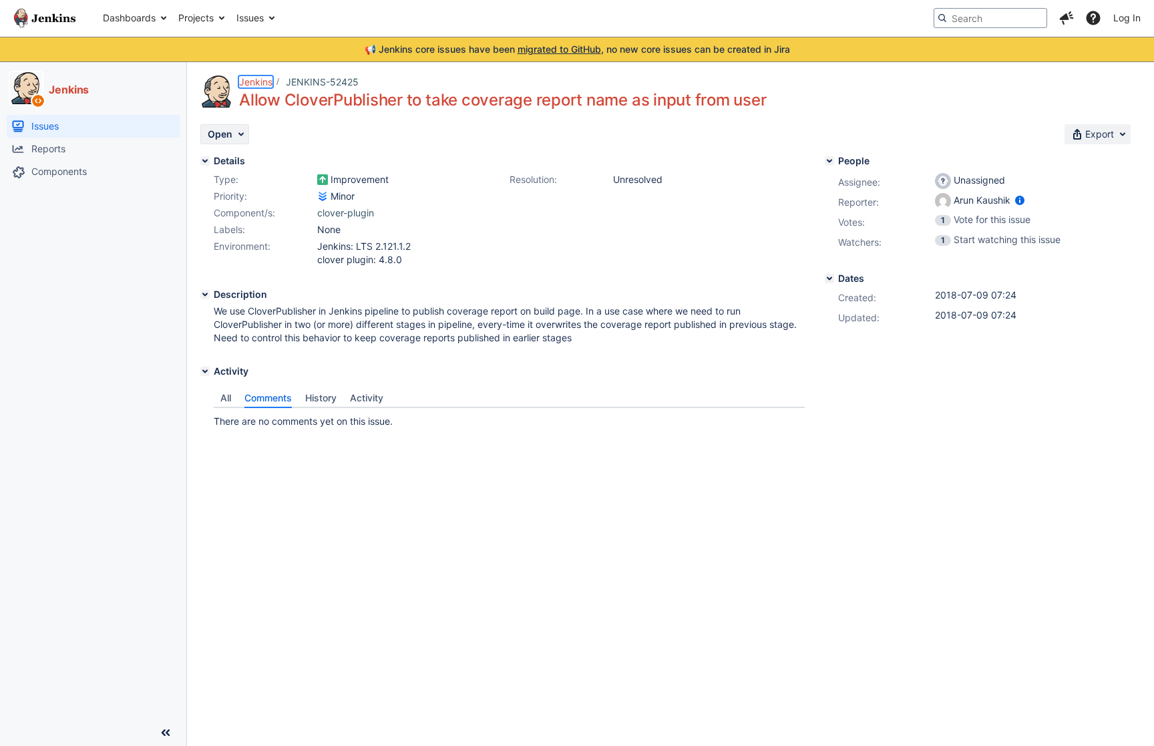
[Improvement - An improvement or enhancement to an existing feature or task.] (322, 179)
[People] (829, 161)
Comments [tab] (268, 397)
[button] (1066, 18)
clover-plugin (345, 212)
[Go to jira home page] (45, 18)
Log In (1127, 17)
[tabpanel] (509, 418)
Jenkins (255, 81)
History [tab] (321, 397)
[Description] (205, 294)
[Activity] (205, 371)
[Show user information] (1019, 200)
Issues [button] (250, 17)
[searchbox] (990, 18)
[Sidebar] (166, 733)
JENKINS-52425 (322, 81)
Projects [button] (196, 17)
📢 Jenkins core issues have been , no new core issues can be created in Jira (577, 49)
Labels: (229, 229)
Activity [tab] (366, 397)
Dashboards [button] (129, 17)
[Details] (205, 161)
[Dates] (829, 278)
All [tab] (225, 397)
